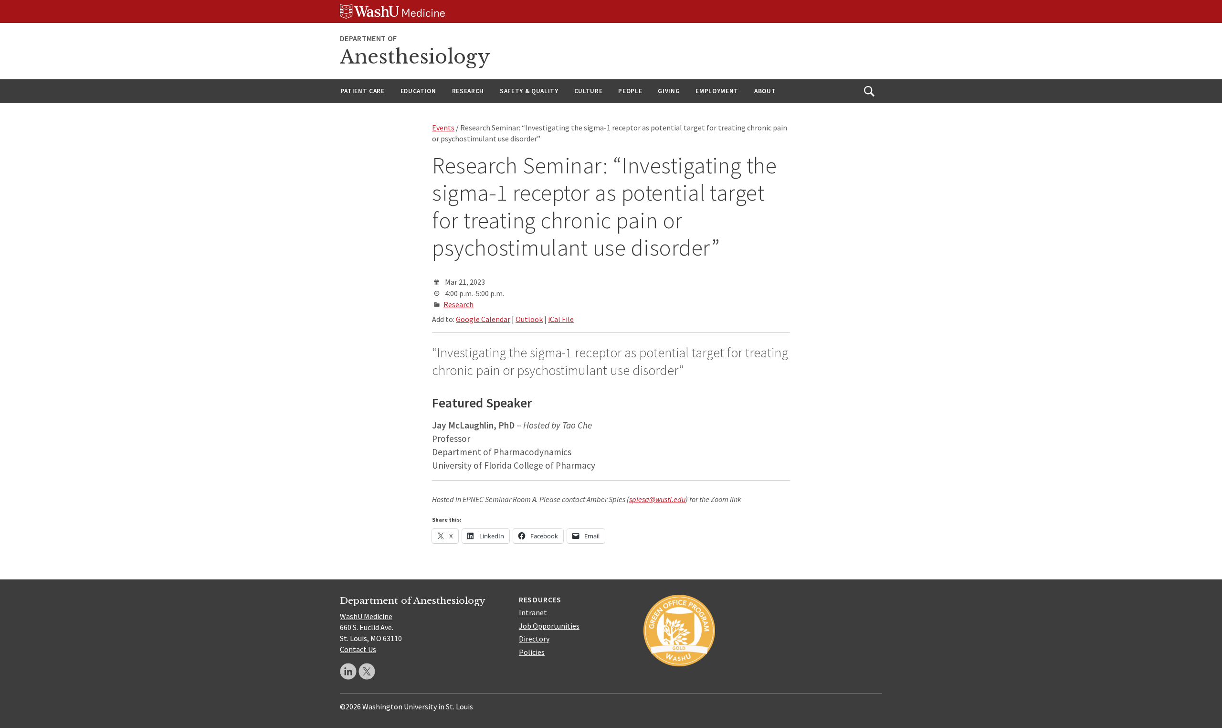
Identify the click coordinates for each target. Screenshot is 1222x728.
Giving (669, 91)
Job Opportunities (549, 626)
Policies (532, 652)
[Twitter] (366, 671)
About (765, 91)
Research (468, 91)
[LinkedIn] (348, 671)
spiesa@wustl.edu (657, 499)
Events (443, 127)
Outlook (529, 319)
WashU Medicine (366, 616)
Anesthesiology (415, 57)
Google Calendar (483, 319)
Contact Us (358, 649)
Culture (588, 91)
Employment (716, 91)
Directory (534, 638)
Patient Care (363, 91)
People (630, 91)
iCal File (561, 319)
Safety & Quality (529, 91)
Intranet (533, 612)
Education (418, 91)
